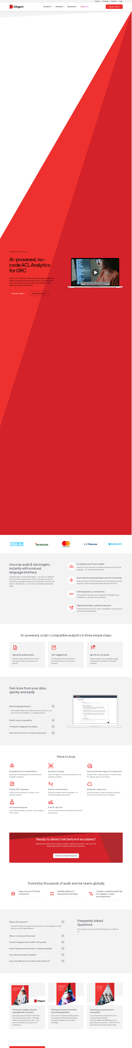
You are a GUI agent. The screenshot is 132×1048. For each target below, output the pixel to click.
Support (114, 1)
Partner (97, 1)
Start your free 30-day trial (66, 856)
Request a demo (114, 7)
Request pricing (38, 293)
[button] (48, 6)
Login (121, 1)
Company (105, 1)
